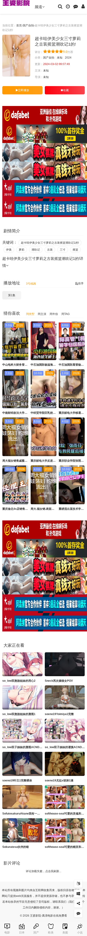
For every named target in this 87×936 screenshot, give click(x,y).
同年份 (54, 314)
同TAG (65, 314)
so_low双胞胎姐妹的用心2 (18, 680)
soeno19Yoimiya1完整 (59, 714)
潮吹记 (36, 249)
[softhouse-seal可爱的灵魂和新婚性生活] (65, 797)
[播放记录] (68, 6)
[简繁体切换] (78, 884)
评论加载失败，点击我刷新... (43, 871)
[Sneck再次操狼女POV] (65, 664)
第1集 (11, 295)
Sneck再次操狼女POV (59, 680)
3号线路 (31, 283)
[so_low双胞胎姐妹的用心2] (22, 664)
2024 (68, 57)
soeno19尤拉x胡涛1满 (59, 780)
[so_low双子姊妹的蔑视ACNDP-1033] (22, 731)
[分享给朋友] (78, 903)
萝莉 (21, 249)
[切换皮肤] (78, 893)
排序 (81, 283)
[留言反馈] (75, 6)
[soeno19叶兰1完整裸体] (22, 764)
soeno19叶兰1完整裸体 (17, 780)
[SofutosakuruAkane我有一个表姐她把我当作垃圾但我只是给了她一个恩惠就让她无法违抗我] (22, 797)
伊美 (9, 249)
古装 (50, 249)
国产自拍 (28, 25)
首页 (19, 25)
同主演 (42, 314)
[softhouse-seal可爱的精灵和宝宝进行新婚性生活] (65, 830)
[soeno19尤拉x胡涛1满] (65, 764)
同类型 (30, 314)
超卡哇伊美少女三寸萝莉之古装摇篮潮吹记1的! (50, 242)
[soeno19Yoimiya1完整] (65, 697)
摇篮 (75, 249)
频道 (38, 7)
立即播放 (23, 90)
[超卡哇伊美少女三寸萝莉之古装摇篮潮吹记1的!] (16, 55)
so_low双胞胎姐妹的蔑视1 (18, 714)
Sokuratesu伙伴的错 (15, 847)
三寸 (62, 249)
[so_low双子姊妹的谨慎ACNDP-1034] (65, 731)
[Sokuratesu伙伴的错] (22, 830)
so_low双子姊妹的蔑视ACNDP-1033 (25, 747)
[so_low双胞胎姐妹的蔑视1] (22, 697)
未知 (59, 57)
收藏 (66, 90)
